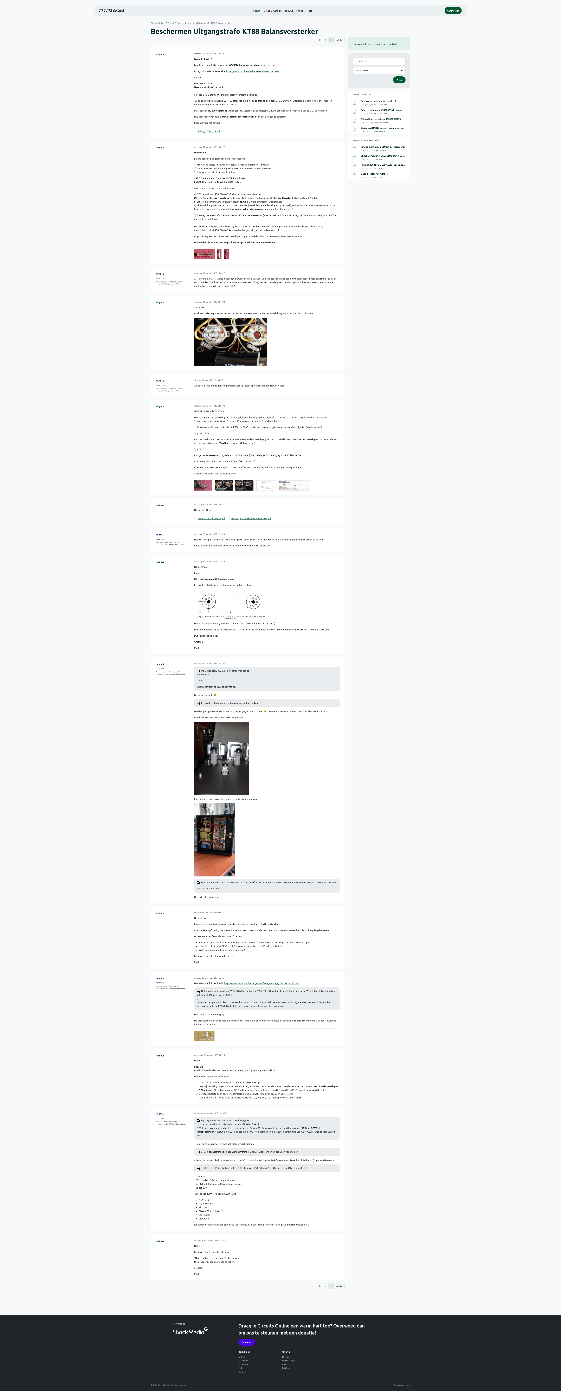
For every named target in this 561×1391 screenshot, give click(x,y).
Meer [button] (309, 10)
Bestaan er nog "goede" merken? (378, 101)
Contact (242, 1372)
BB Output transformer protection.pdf (251, 518)
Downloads (243, 1364)
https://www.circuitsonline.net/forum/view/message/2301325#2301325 (261, 983)
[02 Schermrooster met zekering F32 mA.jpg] (244, 485)
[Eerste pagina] (320, 40)
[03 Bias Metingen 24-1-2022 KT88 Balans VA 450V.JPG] (266, 485)
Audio (179, 23)
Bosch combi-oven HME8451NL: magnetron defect (388, 110)
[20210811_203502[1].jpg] (214, 839)
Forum (256, 10)
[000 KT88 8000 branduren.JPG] (203, 485)
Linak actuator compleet (374, 173)
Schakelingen (244, 1360)
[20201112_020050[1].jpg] (221, 757)
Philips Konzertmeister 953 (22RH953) (381, 118)
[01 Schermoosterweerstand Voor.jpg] (224, 485)
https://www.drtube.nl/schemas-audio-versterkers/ (252, 71)
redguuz (159, 54)
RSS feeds (286, 1368)
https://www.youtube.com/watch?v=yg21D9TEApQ (168, 282)
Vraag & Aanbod (273, 10)
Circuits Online (158, 23)
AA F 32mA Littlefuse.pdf (211, 518)
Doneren (246, 1342)
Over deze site (289, 1360)
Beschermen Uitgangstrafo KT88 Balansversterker (208, 23)
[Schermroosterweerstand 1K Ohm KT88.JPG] (230, 341)
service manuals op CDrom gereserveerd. (383, 146)
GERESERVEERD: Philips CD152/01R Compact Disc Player (391, 155)
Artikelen (242, 1357)
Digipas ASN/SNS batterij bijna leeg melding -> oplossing (391, 127)
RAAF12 (159, 273)
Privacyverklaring (402, 1384)
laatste (338, 39)
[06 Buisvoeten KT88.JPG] (230, 603)
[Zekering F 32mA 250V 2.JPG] (227, 254)
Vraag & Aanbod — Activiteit (366, 140)
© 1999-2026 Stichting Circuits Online (168, 1384)
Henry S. (159, 534)
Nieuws (289, 10)
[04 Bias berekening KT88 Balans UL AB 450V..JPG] (294, 485)
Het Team (286, 1357)
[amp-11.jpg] (204, 1036)
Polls (284, 1364)
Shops (299, 10)
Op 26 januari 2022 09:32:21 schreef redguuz (225, 1120)
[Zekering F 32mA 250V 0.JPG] (204, 254)
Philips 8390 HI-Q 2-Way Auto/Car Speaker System (388, 164)
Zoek (399, 80)
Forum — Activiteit (362, 94)
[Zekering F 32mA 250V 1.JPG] (219, 254)
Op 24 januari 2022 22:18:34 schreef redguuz (225, 670)
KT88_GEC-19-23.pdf (209, 131)
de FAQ (392, 43)
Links (240, 1368)
